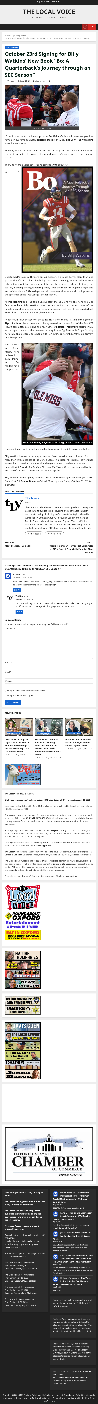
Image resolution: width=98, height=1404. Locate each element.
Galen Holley (66, 1192)
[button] (5, 26)
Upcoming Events (11, 47)
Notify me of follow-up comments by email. (26, 690)
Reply (16, 590)
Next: (71, 547)
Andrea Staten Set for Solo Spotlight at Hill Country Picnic (72, 1235)
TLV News (10, 81)
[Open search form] (79, 27)
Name (8, 662)
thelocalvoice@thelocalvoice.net (73, 1377)
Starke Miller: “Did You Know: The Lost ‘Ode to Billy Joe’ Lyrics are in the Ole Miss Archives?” (73, 1258)
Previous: (17, 544)
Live (92, 26)
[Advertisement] (49, 1103)
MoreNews (90, 1398)
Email (8, 672)
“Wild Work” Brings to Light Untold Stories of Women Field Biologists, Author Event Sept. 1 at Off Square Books (17, 745)
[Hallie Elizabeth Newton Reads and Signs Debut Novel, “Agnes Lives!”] (79, 727)
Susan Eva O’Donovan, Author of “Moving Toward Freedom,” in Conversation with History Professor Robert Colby (48, 747)
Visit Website (34, 533)
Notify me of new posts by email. (21, 695)
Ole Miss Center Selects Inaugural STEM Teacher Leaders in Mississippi (72, 1216)
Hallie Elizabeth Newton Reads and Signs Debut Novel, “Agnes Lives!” (78, 742)
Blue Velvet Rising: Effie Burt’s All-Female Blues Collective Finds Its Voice (72, 1281)
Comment (10, 628)
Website (8, 681)
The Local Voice (49, 12)
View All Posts (54, 533)
